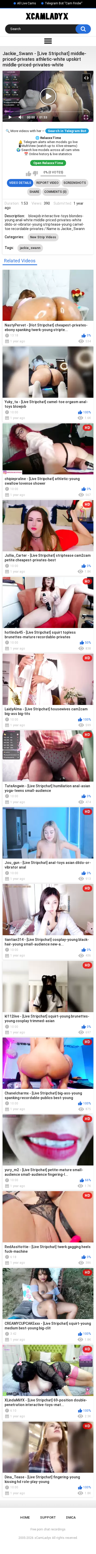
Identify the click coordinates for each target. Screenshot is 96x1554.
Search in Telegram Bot (67, 131)
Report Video (47, 183)
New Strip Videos (43, 237)
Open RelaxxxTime (48, 163)
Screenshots (74, 183)
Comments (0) (55, 192)
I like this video (28, 173)
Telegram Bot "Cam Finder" (63, 3)
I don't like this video (35, 173)
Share (34, 192)
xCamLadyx (43, 1538)
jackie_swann (30, 248)
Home (25, 1517)
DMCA (71, 1517)
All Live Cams (26, 3)
